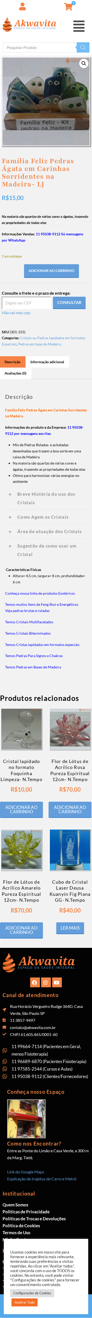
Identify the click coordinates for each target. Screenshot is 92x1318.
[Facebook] (35, 982)
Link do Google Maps (25, 1171)
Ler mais (70, 928)
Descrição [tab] (12, 362)
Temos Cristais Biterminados (28, 633)
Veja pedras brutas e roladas (27, 610)
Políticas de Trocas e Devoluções (34, 1218)
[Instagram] (46, 982)
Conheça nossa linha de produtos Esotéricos (40, 593)
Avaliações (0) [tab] (15, 373)
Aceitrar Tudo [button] (24, 1302)
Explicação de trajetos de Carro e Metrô (41, 1178)
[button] (88, 5)
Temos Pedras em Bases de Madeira (33, 667)
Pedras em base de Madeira (39, 344)
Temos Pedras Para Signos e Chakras (34, 655)
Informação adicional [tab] (47, 362)
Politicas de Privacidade (26, 1211)
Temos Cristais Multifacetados (29, 622)
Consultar (69, 302)
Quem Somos (15, 1204)
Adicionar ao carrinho (51, 270)
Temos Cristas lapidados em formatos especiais (42, 644)
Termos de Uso (16, 1232)
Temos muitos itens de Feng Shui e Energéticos (41, 604)
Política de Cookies (21, 1225)
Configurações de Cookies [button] (32, 1293)
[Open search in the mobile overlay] (46, 47)
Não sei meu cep (16, 312)
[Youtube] (57, 982)
